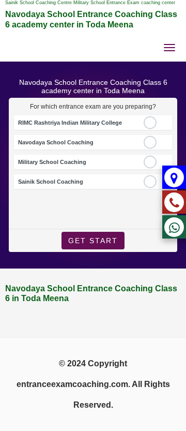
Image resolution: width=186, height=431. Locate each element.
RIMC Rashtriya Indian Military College (70, 123)
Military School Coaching (52, 162)
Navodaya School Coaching (56, 142)
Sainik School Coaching (50, 182)
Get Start (93, 240)
